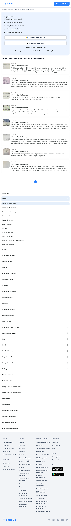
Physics (21, 455)
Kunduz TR (6, 451)
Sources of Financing (9, 212)
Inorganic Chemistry (25, 464)
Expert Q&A (6, 463)
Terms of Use (43, 51)
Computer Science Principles (25, 474)
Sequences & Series (43, 448)
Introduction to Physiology (41, 507)
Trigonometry (40, 498)
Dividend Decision (8, 232)
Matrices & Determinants (40, 476)
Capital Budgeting (8, 236)
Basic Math (40, 451)
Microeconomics (24, 470)
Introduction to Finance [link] (28, 9)
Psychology (23, 490)
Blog (53, 448)
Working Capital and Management (13, 240)
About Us (55, 442)
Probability (39, 464)
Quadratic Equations (43, 442)
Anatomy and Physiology (23, 505)
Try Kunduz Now (62, 4)
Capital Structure (7, 220)
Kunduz (4, 9)
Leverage (5, 228)
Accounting (22, 484)
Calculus (22, 445)
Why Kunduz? (56, 445)
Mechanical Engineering (23, 494)
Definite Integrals (42, 489)
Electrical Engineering (26, 501)
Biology (21, 467)
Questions (10, 9)
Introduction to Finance (19, 66)
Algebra (21, 442)
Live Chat (6, 466)
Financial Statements (9, 208)
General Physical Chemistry (42, 471)
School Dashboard (9, 469)
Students (6, 445)
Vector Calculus (41, 480)
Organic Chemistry (25, 461)
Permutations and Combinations (42, 502)
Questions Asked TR (9, 455)
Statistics (22, 448)
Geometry (22, 451)
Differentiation (41, 492)
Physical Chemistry (25, 458)
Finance (17, 9)
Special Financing (8, 244)
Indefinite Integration (43, 511)
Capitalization (6, 216)
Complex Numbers (42, 495)
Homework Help (8, 442)
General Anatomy (42, 467)
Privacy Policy (52, 51)
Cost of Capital (7, 224)
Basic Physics (40, 461)
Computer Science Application (25, 479)
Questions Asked (8, 448)
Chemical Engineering (26, 498)
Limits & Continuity (42, 455)
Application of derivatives (40, 484)
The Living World (41, 458)
